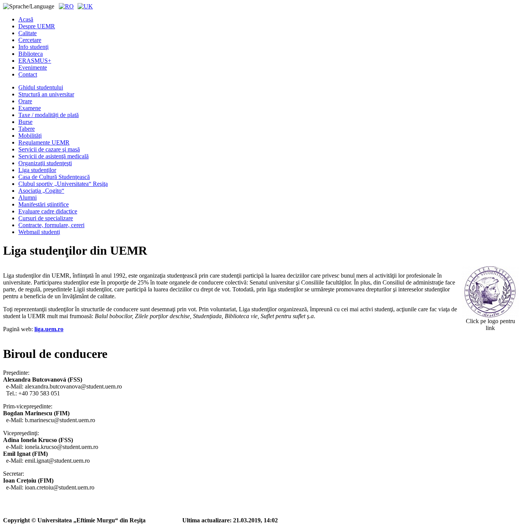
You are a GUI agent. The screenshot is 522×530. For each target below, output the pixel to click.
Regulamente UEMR (44, 142)
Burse (25, 122)
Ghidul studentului (40, 87)
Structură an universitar (46, 94)
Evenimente (32, 67)
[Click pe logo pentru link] (490, 292)
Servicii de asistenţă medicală (53, 156)
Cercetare (29, 40)
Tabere (26, 128)
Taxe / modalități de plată (48, 115)
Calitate (27, 33)
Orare (25, 101)
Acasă (25, 19)
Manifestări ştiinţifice (43, 204)
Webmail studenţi (39, 232)
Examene (29, 108)
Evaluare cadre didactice (47, 211)
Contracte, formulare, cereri (51, 225)
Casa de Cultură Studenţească (54, 177)
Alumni (27, 197)
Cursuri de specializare (45, 218)
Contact (27, 74)
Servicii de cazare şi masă (49, 149)
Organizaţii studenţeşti (45, 163)
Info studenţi (33, 47)
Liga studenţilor (37, 170)
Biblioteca (30, 53)
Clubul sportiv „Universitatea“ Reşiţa (63, 183)
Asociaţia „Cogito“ (41, 190)
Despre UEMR (36, 26)
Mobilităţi (30, 135)
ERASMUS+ (34, 60)
